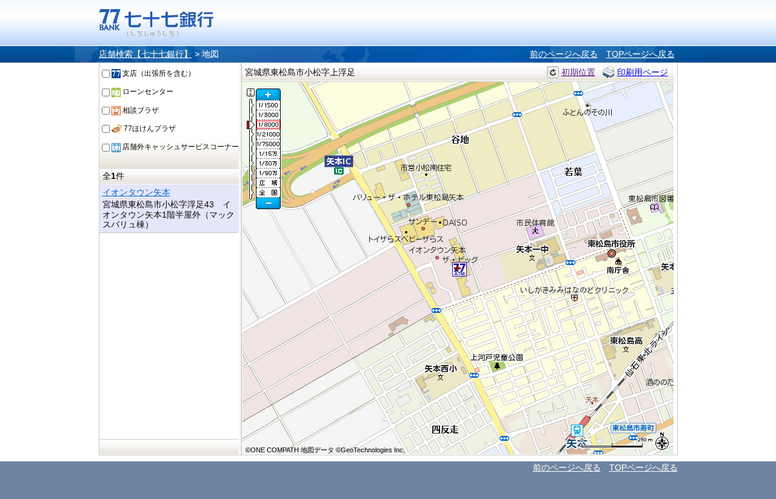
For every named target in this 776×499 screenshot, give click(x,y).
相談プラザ (140, 110)
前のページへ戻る (564, 54)
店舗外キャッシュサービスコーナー (180, 146)
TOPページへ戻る (640, 54)
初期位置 (578, 72)
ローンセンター (147, 91)
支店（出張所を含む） (158, 73)
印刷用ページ (642, 72)
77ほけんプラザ (149, 128)
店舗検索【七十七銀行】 (145, 54)
